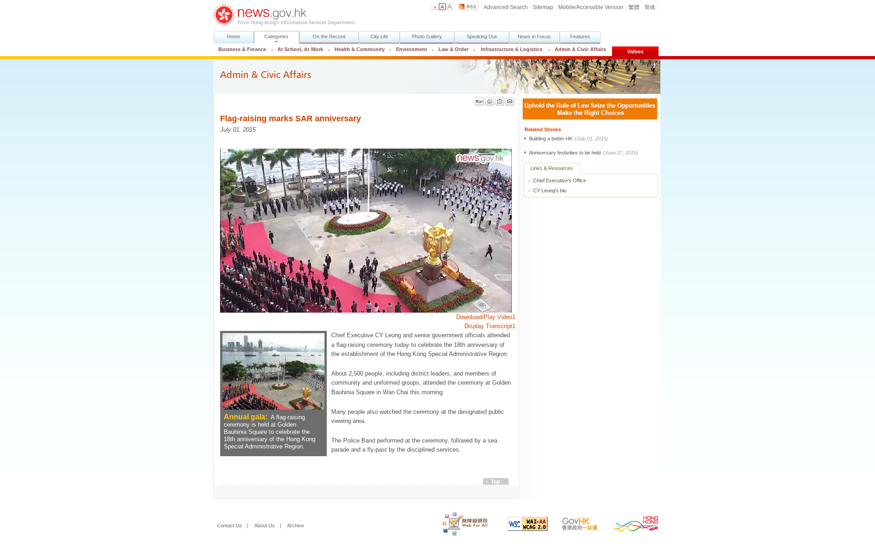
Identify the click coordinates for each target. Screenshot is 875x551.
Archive (295, 525)
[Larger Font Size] (442, 6)
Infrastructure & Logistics (511, 49)
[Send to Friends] (510, 101)
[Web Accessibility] (458, 525)
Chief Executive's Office (559, 180)
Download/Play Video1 (485, 317)
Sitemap (543, 7)
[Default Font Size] (435, 6)
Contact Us (229, 525)
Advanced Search (506, 7)
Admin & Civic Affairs (577, 49)
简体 (649, 7)
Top (495, 482)
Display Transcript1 (489, 326)
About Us (264, 525)
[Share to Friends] (479, 101)
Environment (411, 49)
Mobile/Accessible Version (590, 7)
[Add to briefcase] (499, 101)
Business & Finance (242, 49)
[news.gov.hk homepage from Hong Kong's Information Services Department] (284, 15)
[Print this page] (489, 101)
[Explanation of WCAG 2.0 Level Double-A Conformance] (521, 525)
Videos (635, 51)
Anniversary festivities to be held (583, 152)
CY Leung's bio (549, 190)
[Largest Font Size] (449, 6)
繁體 (633, 7)
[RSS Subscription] (468, 6)
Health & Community (360, 49)
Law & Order (453, 49)
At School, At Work (300, 49)
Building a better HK (568, 138)
